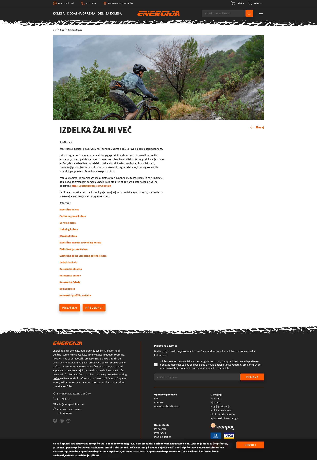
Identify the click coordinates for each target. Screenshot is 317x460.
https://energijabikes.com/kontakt (91, 185)
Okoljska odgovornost (223, 414)
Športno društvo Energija (224, 418)
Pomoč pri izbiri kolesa (166, 406)
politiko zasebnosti (218, 368)
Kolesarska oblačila (70, 269)
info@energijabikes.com (70, 404)
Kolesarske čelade (69, 282)
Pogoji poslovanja (220, 406)
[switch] (237, 3)
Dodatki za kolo (68, 262)
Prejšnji (69, 307)
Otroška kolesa (68, 236)
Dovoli (250, 445)
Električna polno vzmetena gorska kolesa (82, 255)
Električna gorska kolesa (73, 249)
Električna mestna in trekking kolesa (80, 242)
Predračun (160, 432)
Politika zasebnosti (221, 410)
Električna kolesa (69, 209)
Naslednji (94, 307)
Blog (62, 30)
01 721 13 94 (91, 3)
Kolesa (59, 13)
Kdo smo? (216, 398)
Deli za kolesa (110, 13)
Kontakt (158, 402)
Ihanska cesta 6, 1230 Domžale (120, 3)
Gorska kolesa (67, 222)
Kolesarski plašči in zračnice (75, 295)
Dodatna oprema (81, 13)
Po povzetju (160, 428)
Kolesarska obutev (70, 275)
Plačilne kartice (162, 436)
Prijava (252, 377)
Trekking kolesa (68, 229)
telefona (116, 374)
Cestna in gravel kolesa (72, 216)
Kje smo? (215, 402)
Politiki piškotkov (185, 447)
